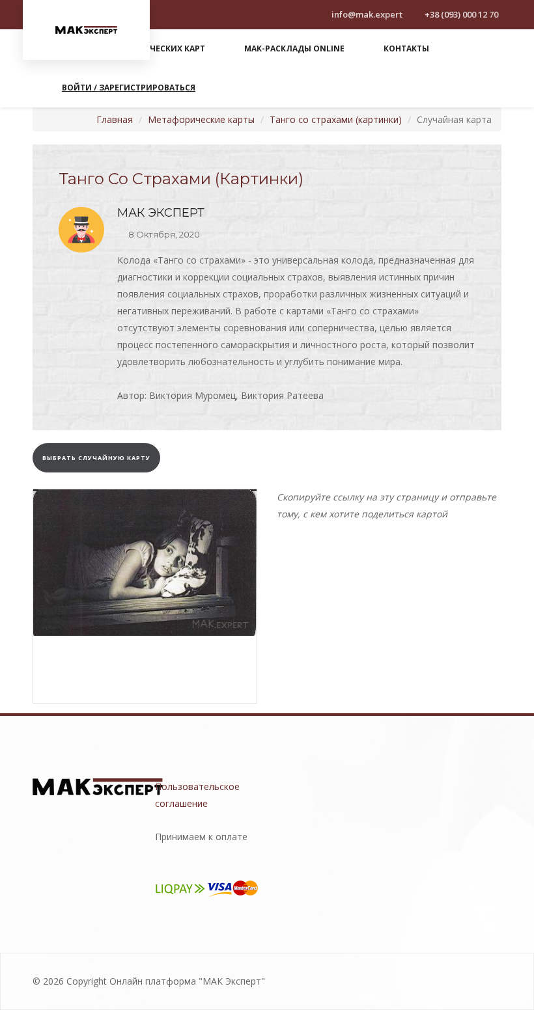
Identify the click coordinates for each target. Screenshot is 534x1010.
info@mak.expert (366, 14)
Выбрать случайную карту (96, 458)
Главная (114, 119)
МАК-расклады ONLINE (294, 48)
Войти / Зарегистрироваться (128, 87)
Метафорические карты (201, 119)
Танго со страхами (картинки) (336, 119)
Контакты (406, 48)
